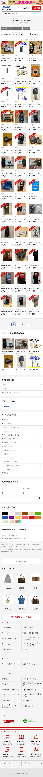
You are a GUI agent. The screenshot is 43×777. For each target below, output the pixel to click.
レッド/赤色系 (34, 517)
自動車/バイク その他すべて (14, 465)
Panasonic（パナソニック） (10, 28)
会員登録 (36, 8)
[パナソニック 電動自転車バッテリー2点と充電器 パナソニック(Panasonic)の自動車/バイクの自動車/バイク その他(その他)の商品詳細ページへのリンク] (21, 209)
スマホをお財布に (21, 755)
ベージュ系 (34, 513)
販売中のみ (7, 34)
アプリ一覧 (26, 763)
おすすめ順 (17, 34)
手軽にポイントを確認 (36, 755)
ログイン (26, 8)
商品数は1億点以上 (7, 743)
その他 (25, 28)
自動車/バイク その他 (10, 461)
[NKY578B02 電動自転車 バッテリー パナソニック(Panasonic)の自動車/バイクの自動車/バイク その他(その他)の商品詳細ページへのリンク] (7, 278)
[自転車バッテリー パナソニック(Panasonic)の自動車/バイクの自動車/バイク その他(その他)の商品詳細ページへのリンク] (7, 47)
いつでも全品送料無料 (21, 743)
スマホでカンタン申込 (7, 755)
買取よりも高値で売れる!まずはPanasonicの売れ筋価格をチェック (15, 537)
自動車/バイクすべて (10, 450)
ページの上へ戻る (21, 561)
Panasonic (5, 406)
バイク (6, 458)
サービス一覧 (5, 763)
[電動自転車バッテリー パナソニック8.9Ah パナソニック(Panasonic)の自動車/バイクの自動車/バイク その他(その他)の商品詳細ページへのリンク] (21, 116)
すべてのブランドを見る (21, 616)
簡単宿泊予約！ (35, 743)
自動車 (6, 454)
